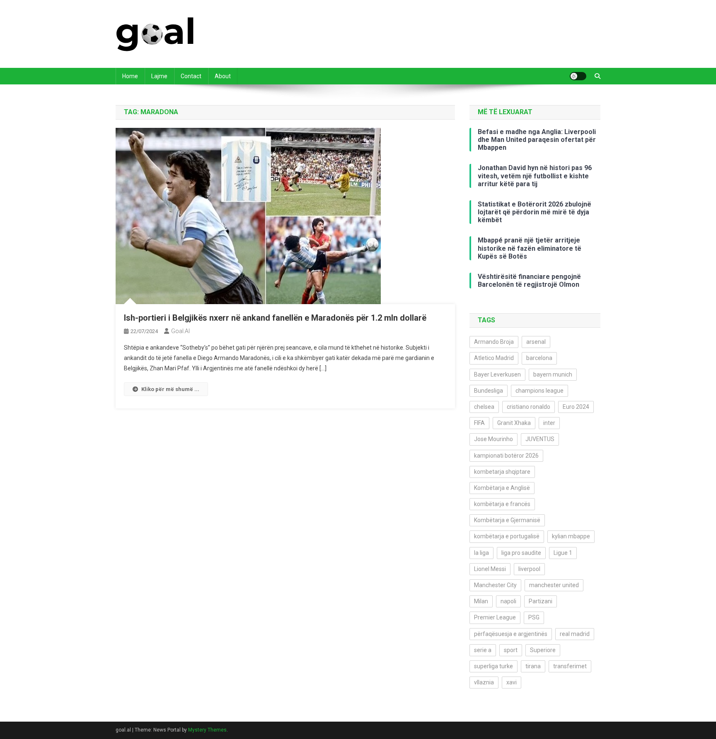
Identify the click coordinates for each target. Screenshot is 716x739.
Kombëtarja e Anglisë (502, 488)
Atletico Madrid (494, 358)
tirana (533, 666)
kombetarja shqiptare (502, 471)
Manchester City (495, 585)
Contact (191, 76)
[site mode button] (578, 76)
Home (130, 76)
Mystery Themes (207, 730)
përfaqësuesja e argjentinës (510, 634)
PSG (533, 617)
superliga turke (493, 666)
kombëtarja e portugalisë (506, 536)
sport (511, 650)
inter (549, 423)
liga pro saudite (521, 552)
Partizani (540, 601)
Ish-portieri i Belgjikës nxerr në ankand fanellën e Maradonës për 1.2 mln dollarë (275, 318)
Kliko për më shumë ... (170, 389)
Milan (481, 601)
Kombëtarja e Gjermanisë (507, 520)
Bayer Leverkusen (497, 374)
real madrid (575, 634)
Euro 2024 (576, 406)
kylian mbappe (571, 536)
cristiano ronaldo (528, 406)
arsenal (536, 341)
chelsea (484, 406)
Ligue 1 (563, 552)
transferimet (570, 666)
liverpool (529, 569)
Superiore (543, 650)
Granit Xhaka (514, 423)
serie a (482, 650)
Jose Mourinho (493, 439)
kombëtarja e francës (502, 504)
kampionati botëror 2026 (506, 455)
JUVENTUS (539, 439)
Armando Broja (494, 341)
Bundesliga (488, 390)
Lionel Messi (490, 569)
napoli (508, 601)
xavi (511, 682)
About (223, 76)
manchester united (554, 585)
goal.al (180, 331)
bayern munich (552, 374)
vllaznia (484, 682)
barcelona (539, 358)
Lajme (159, 76)
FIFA (479, 423)
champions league (539, 390)
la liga (481, 552)
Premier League (495, 617)
